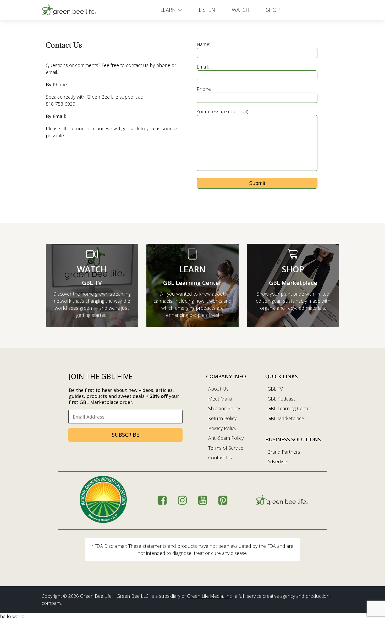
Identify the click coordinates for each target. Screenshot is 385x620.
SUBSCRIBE (125, 434)
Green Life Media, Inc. (210, 596)
